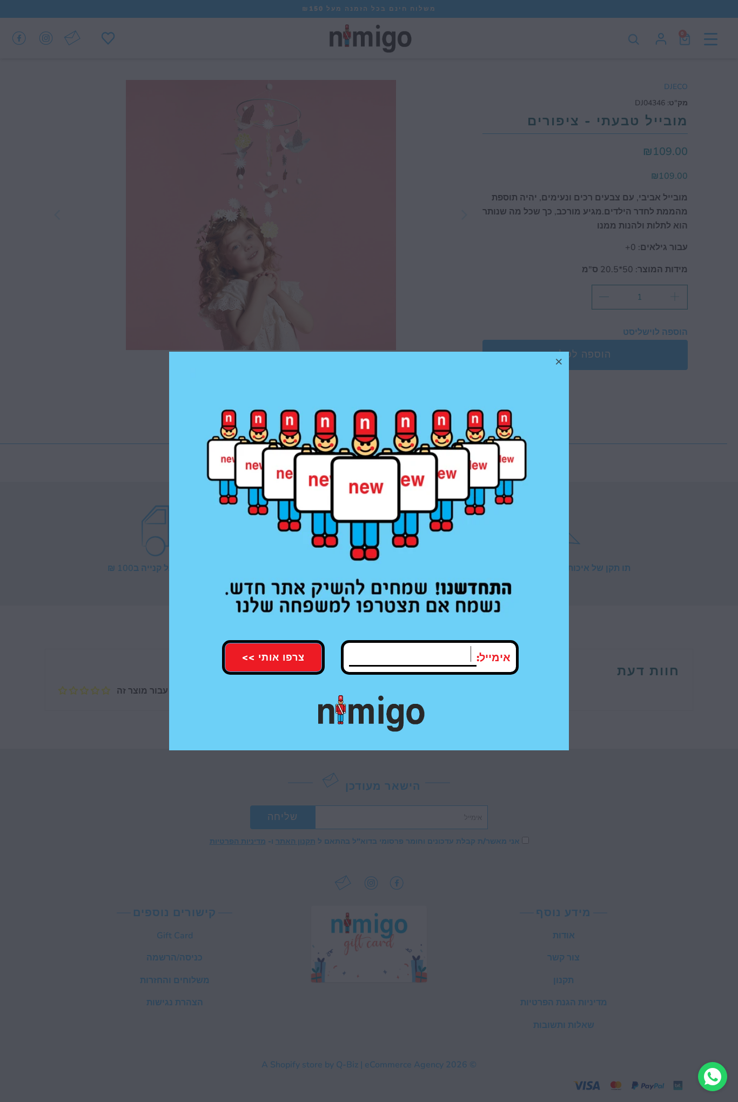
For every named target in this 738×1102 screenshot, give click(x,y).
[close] (559, 361)
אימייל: (494, 657)
